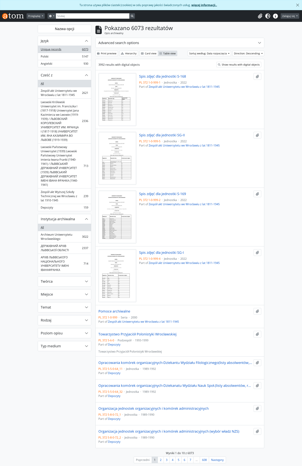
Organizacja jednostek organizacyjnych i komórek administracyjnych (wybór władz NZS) (168, 431)
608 (204, 460)
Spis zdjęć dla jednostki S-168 (162, 76)
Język (45, 40)
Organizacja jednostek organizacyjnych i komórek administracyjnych (153, 408)
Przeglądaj (34, 16)
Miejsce (47, 294)
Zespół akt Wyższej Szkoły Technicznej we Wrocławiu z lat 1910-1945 (64, 196)
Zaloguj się (289, 16)
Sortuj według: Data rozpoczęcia (208, 53)
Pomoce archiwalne (114, 311)
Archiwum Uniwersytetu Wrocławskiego (64, 237)
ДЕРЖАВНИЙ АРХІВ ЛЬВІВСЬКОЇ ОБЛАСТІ (64, 248)
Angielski (64, 64)
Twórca (47, 281)
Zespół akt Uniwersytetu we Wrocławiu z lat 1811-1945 (64, 93)
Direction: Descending (247, 53)
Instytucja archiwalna (58, 219)
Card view (150, 53)
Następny (217, 460)
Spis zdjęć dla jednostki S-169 (162, 194)
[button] (260, 16)
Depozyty (64, 208)
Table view (169, 53)
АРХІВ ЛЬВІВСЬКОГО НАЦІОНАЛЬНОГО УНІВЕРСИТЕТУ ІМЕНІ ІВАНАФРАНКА (64, 263)
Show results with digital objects (240, 64)
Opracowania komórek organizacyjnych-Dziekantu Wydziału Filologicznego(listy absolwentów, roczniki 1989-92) (175, 363)
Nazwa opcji (64, 28)
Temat (46, 307)
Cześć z (46, 75)
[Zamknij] (297, 5)
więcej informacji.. (204, 5)
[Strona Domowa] (14, 16)
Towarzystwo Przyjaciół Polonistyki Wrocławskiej (137, 334)
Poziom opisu (52, 333)
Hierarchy (130, 53)
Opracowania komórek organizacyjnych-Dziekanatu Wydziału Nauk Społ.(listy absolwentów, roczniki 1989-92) (175, 385)
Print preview (108, 53)
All (42, 83)
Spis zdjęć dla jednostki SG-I (161, 252)
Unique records (64, 50)
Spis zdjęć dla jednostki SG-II (162, 135)
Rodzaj (46, 320)
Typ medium (51, 346)
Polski (64, 57)
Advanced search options (118, 42)
